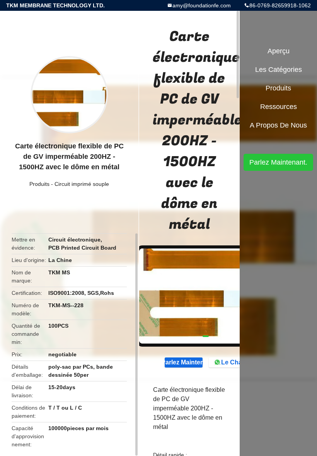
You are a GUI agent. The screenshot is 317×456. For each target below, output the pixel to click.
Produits (39, 184)
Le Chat (232, 362)
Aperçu (279, 51)
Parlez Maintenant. (184, 362)
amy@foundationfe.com (201, 5)
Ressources (278, 107)
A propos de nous (278, 125)
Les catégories (278, 69)
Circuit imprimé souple (82, 184)
